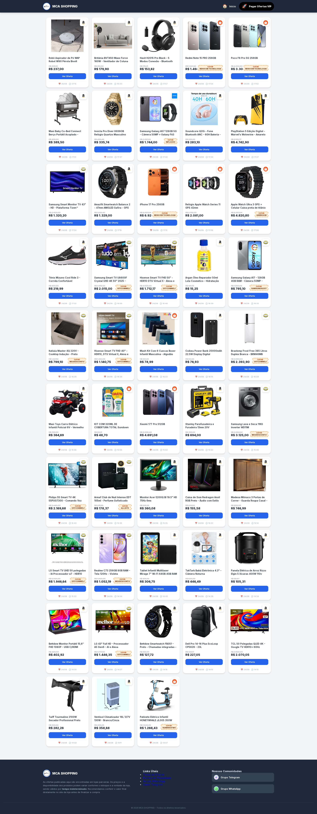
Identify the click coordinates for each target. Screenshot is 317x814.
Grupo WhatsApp (154, 781)
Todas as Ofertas (153, 774)
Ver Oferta (67, 76)
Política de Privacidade (157, 777)
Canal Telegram (153, 784)
